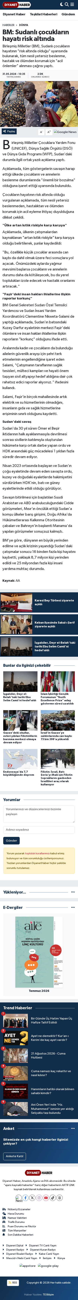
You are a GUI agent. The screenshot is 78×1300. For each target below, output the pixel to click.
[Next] (19, 1198)
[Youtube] (46, 1198)
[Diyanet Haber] (16, 5)
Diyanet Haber (14, 14)
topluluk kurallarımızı (37, 853)
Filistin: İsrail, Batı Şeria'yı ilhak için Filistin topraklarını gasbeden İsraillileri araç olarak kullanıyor (57, 778)
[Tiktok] (53, 1198)
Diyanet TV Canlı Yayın (42, 1245)
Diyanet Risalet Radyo (19, 1253)
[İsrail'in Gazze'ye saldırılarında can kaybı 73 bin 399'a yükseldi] (58, 720)
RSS (14, 1282)
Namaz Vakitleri (17, 1217)
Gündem (68, 14)
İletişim (47, 1258)
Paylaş (11, 131)
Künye (61, 1258)
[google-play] (48, 1266)
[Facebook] (25, 1198)
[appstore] (28, 1266)
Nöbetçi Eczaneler (19, 1209)
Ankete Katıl (14, 1156)
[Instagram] (39, 1198)
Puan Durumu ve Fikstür (22, 1226)
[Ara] (67, 4)
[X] (32, 1198)
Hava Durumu (16, 1213)
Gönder (11, 840)
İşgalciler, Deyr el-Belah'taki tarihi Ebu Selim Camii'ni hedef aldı (19, 697)
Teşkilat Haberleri (43, 14)
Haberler (8, 25)
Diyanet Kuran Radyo (43, 1249)
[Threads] (59, 1198)
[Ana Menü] (72, 4)
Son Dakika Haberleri (20, 1234)
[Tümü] (73, 892)
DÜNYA (23, 25)
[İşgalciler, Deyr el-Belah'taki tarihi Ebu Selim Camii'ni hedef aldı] (20, 681)
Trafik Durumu (16, 1222)
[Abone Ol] (65, 132)
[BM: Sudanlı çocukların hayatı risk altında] (39, 104)
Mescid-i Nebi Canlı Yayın (21, 1258)
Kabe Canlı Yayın (49, 1253)
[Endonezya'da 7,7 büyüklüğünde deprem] (20, 759)
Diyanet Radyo (15, 1249)
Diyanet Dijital (14, 1245)
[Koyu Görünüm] (61, 4)
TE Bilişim (48, 1294)
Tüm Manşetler (17, 1230)
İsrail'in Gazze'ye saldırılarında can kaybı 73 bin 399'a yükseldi (56, 736)
